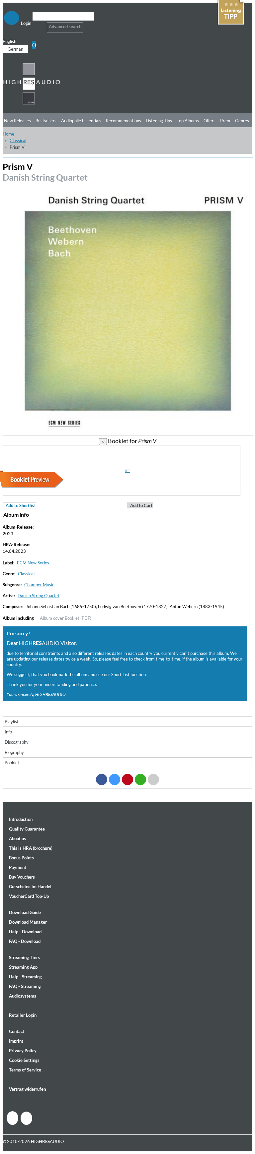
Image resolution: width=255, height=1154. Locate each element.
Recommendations (123, 120)
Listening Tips (159, 120)
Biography (14, 752)
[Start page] (32, 103)
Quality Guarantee (27, 829)
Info (8, 731)
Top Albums (188, 120)
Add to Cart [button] (141, 505)
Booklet (12, 762)
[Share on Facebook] (101, 779)
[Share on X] (114, 779)
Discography (17, 742)
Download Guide (25, 912)
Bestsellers (46, 120)
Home (8, 134)
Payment (17, 867)
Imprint (16, 1041)
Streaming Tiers (24, 957)
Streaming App (23, 967)
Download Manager (28, 922)
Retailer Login (23, 1015)
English (9, 41)
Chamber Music (39, 584)
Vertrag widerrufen (27, 1089)
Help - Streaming (25, 976)
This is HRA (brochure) (30, 848)
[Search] (37, 25)
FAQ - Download (25, 941)
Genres (242, 120)
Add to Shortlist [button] (21, 505)
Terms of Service (25, 1069)
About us (17, 838)
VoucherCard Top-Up (29, 896)
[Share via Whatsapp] (140, 779)
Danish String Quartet (45, 177)
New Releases (17, 120)
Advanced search (65, 26)
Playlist (12, 721)
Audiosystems (22, 996)
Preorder (228, 120)
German (15, 49)
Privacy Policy (23, 1050)
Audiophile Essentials (81, 120)
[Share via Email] (153, 779)
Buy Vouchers (22, 877)
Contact (16, 1031)
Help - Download (25, 931)
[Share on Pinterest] (127, 779)
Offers (209, 120)
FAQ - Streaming (25, 986)
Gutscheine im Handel (30, 886)
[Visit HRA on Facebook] (12, 1118)
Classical (18, 140)
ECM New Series (33, 562)
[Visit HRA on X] (26, 1118)
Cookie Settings (24, 1060)
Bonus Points (21, 857)
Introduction (21, 819)
